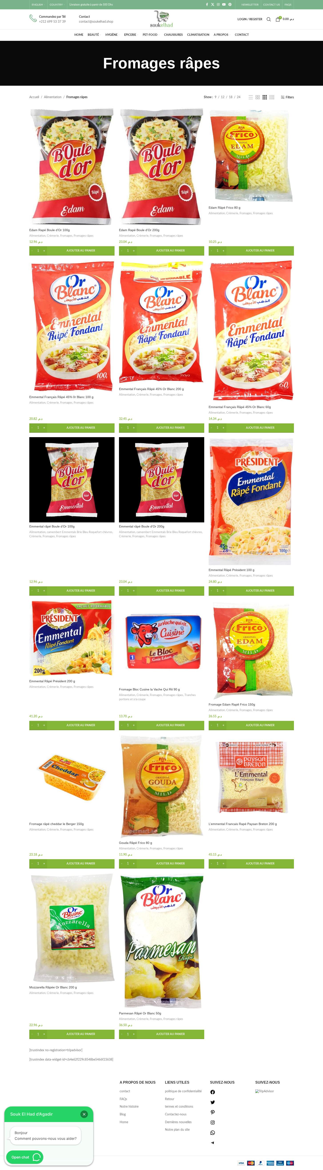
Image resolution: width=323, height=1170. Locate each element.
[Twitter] (212, 1104)
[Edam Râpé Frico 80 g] (251, 155)
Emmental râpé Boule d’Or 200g (141, 526)
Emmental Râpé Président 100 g (231, 570)
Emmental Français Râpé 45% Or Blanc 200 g (151, 389)
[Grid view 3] (265, 97)
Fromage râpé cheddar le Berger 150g (56, 824)
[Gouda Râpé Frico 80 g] (161, 787)
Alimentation (52, 97)
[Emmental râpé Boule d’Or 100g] (72, 479)
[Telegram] (212, 1144)
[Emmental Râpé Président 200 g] (72, 638)
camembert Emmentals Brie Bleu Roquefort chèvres (79, 532)
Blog (123, 1114)
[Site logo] (161, 19)
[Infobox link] (47, 19)
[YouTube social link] (224, 5)
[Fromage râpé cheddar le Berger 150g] (72, 777)
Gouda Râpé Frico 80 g (135, 843)
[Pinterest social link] (230, 5)
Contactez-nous (175, 1114)
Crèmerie (53, 235)
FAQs (123, 1099)
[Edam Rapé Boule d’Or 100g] (72, 166)
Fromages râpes (83, 235)
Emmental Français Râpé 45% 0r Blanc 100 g (61, 397)
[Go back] (97, 63)
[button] (72, 251)
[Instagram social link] (218, 5)
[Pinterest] (212, 1114)
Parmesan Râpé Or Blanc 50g (140, 1013)
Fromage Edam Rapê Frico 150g (232, 704)
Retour (169, 1099)
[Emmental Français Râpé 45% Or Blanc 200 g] (161, 322)
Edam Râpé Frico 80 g (224, 207)
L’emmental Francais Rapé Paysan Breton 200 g (243, 824)
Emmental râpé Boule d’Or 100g (52, 526)
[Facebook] (212, 1093)
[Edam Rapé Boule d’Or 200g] (161, 166)
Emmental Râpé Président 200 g (52, 681)
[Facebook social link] (207, 5)
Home (124, 1122)
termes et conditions (179, 1106)
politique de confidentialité (183, 1091)
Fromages (66, 235)
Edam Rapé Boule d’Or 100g (49, 230)
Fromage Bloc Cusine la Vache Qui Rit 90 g (149, 689)
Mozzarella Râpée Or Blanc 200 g (53, 987)
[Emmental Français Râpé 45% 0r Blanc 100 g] (72, 326)
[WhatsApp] (212, 1134)
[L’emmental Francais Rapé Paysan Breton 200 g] (251, 777)
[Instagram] (212, 1124)
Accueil (34, 97)
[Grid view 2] (258, 97)
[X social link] (213, 5)
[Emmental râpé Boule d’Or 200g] (161, 479)
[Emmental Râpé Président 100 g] (251, 501)
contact (125, 1091)
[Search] (268, 19)
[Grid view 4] (271, 97)
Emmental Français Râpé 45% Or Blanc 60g (240, 407)
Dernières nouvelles (178, 1122)
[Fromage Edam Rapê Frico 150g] (251, 650)
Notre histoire (129, 1106)
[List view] (251, 97)
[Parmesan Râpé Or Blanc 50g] (161, 941)
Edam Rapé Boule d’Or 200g (139, 230)
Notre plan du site (177, 1129)
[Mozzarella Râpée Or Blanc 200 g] (72, 928)
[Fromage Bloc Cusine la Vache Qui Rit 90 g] (161, 642)
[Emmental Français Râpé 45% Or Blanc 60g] (251, 331)
